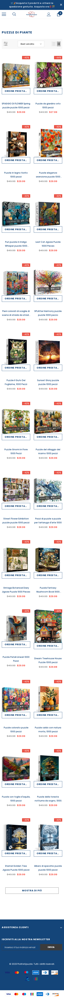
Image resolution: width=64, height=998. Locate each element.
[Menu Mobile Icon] (4, 14)
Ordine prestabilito (17, 91)
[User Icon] (49, 14)
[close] (61, 5)
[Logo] (32, 14)
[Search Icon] (14, 14)
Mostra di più (32, 890)
